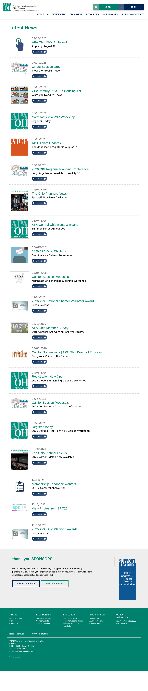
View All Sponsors (54, 583)
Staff (11, 621)
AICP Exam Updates (46, 143)
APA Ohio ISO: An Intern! (49, 42)
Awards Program (96, 621)
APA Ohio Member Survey (50, 328)
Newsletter (67, 626)
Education (76, 14)
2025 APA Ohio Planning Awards (54, 529)
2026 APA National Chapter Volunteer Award (63, 301)
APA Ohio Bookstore (71, 624)
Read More (37, 52)
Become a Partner (26, 583)
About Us (42, 14)
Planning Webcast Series (73, 621)
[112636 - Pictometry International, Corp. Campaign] (127, 578)
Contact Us (13, 624)
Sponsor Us (94, 618)
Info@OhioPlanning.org (24, 651)
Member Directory (43, 624)
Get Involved (110, 14)
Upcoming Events (70, 618)
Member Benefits (42, 621)
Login (108, 7)
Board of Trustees (16, 618)
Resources (92, 14)
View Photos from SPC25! (50, 508)
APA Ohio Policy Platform (126, 621)
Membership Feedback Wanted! (54, 484)
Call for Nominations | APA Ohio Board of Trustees (67, 352)
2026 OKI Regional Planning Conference (60, 169)
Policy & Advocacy (133, 14)
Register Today (42, 427)
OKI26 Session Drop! (46, 66)
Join (133, 7)
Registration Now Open (48, 376)
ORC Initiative (121, 624)
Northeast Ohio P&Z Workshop (53, 117)
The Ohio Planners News (49, 193)
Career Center (95, 624)
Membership (59, 14)
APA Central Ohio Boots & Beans (55, 224)
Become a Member (43, 618)
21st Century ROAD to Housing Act (56, 91)
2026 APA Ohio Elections (49, 251)
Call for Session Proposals (50, 277)
